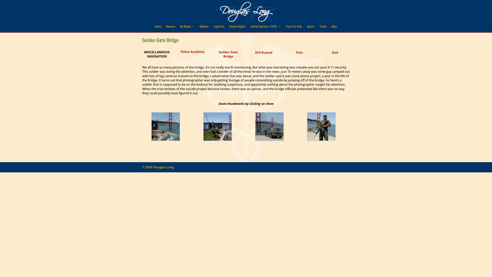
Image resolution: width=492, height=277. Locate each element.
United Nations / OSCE (263, 26)
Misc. (334, 26)
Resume (170, 26)
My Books (185, 26)
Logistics (219, 26)
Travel (323, 26)
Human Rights (237, 26)
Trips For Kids (294, 26)
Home (158, 26)
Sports (311, 26)
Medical (204, 26)
